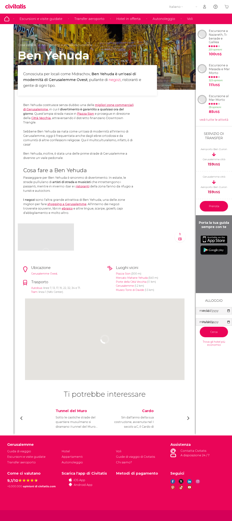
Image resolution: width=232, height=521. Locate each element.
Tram (34, 292)
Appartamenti (72, 456)
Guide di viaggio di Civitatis (135, 456)
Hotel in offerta (128, 19)
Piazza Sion (85, 113)
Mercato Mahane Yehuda (132, 277)
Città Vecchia (41, 118)
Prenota (214, 206)
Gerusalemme (125, 285)
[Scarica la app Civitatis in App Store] (213, 239)
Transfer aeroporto (89, 19)
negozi (115, 80)
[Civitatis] (16, 515)
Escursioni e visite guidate (41, 19)
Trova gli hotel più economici (214, 343)
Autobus (36, 288)
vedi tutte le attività (214, 119)
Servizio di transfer (214, 136)
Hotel (66, 451)
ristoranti (82, 186)
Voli (190, 19)
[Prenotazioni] (204, 7)
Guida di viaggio (7, 19)
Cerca (214, 332)
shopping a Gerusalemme (66, 204)
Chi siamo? (124, 462)
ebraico (67, 208)
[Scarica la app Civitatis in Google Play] (213, 250)
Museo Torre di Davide (130, 290)
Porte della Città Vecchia (131, 281)
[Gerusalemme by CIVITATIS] (16, 6)
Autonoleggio (164, 19)
